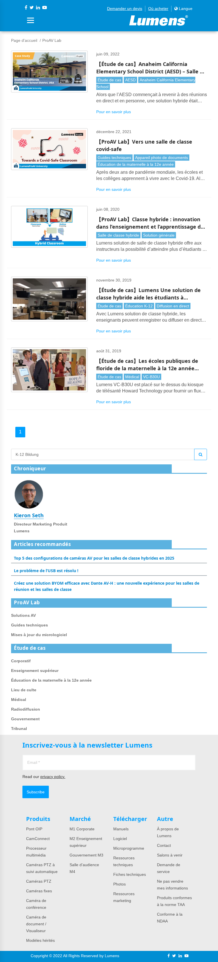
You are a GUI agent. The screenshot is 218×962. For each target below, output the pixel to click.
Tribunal (19, 728)
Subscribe (36, 792)
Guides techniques (114, 157)
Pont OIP (34, 829)
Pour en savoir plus (113, 111)
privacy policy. (52, 776)
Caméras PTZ (38, 881)
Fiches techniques (129, 874)
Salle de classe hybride (118, 235)
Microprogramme (128, 848)
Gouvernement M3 (86, 855)
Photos (119, 884)
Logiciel (120, 838)
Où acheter (158, 8)
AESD (130, 80)
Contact (164, 845)
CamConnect (38, 838)
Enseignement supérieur (34, 670)
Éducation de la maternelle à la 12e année (136, 164)
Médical (132, 377)
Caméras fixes (39, 891)
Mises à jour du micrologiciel (39, 634)
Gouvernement (25, 719)
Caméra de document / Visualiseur (36, 924)
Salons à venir (170, 855)
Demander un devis (124, 8)
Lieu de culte (23, 690)
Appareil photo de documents (161, 157)
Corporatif (21, 661)
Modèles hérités (40, 940)
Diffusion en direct (173, 306)
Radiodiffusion (25, 709)
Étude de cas (109, 80)
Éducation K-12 (139, 306)
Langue (185, 8)
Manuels (121, 829)
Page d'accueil (24, 40)
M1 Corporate (82, 829)
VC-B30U (151, 377)
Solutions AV (23, 615)
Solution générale (159, 235)
